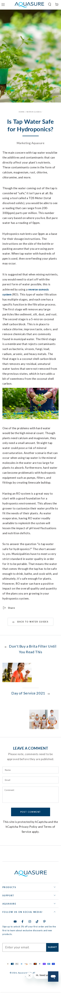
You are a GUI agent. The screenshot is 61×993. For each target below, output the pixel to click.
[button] (48, 4)
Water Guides (34, 112)
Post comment (30, 812)
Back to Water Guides (32, 622)
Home (22, 112)
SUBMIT (52, 947)
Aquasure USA (25, 972)
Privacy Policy (28, 826)
